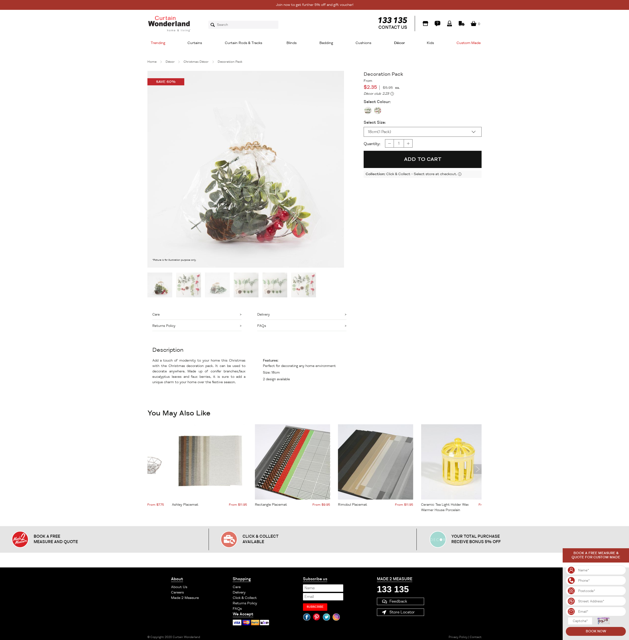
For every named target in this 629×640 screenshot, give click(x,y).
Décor (399, 43)
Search (214, 25)
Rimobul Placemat (328, 505)
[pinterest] (316, 617)
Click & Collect (245, 597)
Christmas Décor (196, 62)
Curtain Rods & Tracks (243, 43)
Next (477, 469)
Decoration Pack (230, 62)
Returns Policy (245, 603)
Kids (430, 43)
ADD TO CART (423, 159)
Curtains (194, 43)
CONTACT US (392, 27)
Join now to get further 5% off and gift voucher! (314, 5)
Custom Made (469, 43)
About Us (179, 587)
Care (237, 587)
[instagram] (336, 617)
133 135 (393, 589)
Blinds (291, 43)
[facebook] (306, 617)
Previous (151, 469)
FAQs (237, 608)
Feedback (398, 601)
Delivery (239, 592)
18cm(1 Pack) (379, 131)
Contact (476, 637)
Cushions (363, 43)
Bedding (326, 43)
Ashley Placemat (160, 505)
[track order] (461, 23)
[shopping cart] (474, 23)
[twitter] (326, 617)
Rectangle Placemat (246, 505)
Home (152, 62)
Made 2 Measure (185, 597)
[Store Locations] (425, 23)
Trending (158, 43)
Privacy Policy (458, 637)
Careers (177, 592)
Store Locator (402, 612)
